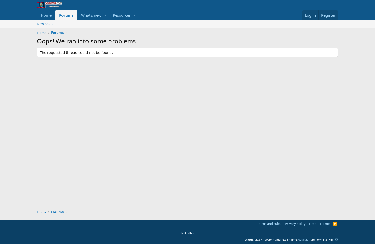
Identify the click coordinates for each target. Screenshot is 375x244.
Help (312, 223)
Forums (66, 15)
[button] (105, 15)
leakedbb (187, 233)
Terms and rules (269, 223)
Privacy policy (295, 223)
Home (46, 15)
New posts (45, 23)
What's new (91, 15)
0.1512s (303, 239)
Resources (122, 15)
